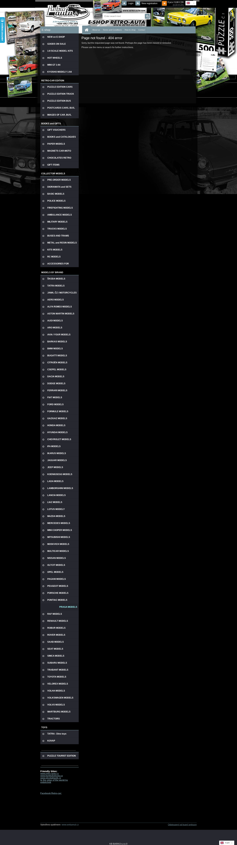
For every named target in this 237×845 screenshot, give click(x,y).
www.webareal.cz (70, 825)
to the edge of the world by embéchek (54, 781)
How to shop (130, 30)
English (227, 842)
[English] (191, 3)
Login (130, 3)
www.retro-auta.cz (49, 773)
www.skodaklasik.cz (50, 778)
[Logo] (59, 16)
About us (96, 30)
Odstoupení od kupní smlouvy (182, 825)
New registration (149, 3)
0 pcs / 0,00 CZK (176, 2)
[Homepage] (87, 29)
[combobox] (190, 3)
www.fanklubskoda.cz (51, 776)
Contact (141, 30)
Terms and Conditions (112, 30)
